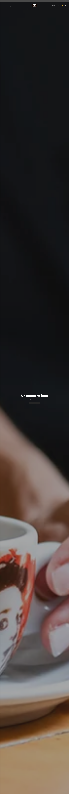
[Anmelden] (60, 5)
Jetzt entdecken (34, 403)
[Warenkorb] (65, 5)
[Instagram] (65, 1)
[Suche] (58, 5)
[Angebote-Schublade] (63, 5)
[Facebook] (63, 1)
